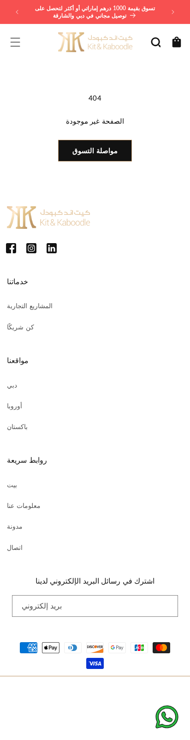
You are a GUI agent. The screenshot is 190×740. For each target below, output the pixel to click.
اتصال (15, 547)
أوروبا (14, 406)
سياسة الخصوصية (80, 706)
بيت (12, 485)
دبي (12, 385)
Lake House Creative (121, 724)
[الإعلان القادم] (173, 12)
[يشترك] (167, 606)
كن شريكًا (20, 327)
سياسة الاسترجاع (35, 706)
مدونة (15, 526)
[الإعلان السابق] (17, 12)
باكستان (17, 426)
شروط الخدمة (123, 706)
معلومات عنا (24, 505)
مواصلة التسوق (95, 150)
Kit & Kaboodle (106, 691)
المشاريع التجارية (30, 306)
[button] (15, 42)
